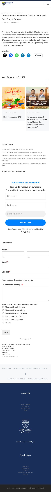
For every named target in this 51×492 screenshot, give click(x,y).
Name (5, 250)
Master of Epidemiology (15, 310)
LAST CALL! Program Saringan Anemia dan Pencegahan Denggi (22, 152)
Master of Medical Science (16, 313)
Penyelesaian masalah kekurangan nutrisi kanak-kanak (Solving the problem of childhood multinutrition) (37, 122)
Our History (25, 406)
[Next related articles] (47, 82)
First (3, 257)
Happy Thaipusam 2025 (12, 117)
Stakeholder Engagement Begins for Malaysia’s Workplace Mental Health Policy (24, 165)
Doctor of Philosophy (14, 320)
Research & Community (25, 472)
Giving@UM (25, 468)
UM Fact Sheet (25, 408)
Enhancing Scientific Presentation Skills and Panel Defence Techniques (24, 155)
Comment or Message (12, 285)
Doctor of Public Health (15, 316)
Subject (6, 272)
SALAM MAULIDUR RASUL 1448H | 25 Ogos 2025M (17, 149)
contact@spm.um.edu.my (10, 356)
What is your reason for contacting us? (20, 304)
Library (25, 470)
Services (25, 474)
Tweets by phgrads (25, 339)
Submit (6, 332)
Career (26, 410)
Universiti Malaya (20, 488)
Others (8, 323)
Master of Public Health (15, 307)
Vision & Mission (25, 404)
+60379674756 (6, 354)
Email (5, 262)
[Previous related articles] (42, 82)
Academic (26, 466)
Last (28, 257)
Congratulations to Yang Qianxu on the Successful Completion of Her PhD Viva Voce (24, 160)
